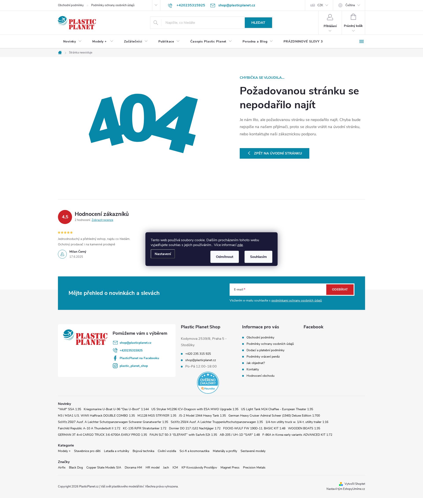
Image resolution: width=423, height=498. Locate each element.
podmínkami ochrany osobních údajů (296, 300)
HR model (153, 467)
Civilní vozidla (167, 451)
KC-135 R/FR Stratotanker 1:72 (144, 428)
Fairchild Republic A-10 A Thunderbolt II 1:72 (89, 428)
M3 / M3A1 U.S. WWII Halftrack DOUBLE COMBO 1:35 (96, 415)
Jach (166, 467)
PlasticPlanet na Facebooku (139, 358)
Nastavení (163, 253)
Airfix (61, 467)
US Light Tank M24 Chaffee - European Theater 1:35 (277, 409)
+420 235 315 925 (198, 354)
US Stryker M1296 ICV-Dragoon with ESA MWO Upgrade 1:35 (194, 409)
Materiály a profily (225, 451)
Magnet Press (230, 467)
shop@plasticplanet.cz (135, 343)
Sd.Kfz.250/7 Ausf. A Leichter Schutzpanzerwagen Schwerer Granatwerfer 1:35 (113, 422)
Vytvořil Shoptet (355, 484)
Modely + (64, 451)
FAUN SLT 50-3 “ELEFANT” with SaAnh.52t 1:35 (183, 435)
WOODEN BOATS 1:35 (304, 428)
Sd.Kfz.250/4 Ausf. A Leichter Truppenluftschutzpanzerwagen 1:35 (217, 422)
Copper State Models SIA (103, 467)
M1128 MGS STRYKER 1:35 (156, 415)
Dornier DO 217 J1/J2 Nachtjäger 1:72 (195, 428)
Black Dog (76, 467)
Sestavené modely (253, 451)
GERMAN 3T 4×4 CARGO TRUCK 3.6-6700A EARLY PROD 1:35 (102, 435)
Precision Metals (254, 467)
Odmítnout (224, 256)
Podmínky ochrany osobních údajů (112, 5)
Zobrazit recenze (102, 220)
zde (240, 244)
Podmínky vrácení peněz (263, 357)
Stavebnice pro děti (87, 451)
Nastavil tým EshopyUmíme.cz (346, 489)
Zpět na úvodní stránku (278, 153)
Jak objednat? (256, 363)
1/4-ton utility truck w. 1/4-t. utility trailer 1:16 (296, 422)
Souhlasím (258, 256)
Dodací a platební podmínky (265, 350)
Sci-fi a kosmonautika (194, 451)
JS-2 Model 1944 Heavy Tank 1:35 (202, 415)
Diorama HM (133, 467)
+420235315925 (131, 350)
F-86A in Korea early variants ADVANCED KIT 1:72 (297, 435)
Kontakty (253, 369)
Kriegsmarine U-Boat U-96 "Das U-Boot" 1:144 (116, 409)
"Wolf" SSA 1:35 (69, 409)
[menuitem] (72, 41)
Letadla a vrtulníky (116, 451)
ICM (175, 467)
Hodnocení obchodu (261, 376)
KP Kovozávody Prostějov (199, 467)
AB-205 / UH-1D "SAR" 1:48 (240, 435)
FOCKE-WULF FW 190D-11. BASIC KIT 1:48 (254, 428)
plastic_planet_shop (134, 366)
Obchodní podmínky (71, 5)
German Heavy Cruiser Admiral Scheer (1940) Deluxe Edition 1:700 (274, 415)
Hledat (258, 22)
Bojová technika (143, 451)
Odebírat (340, 289)
